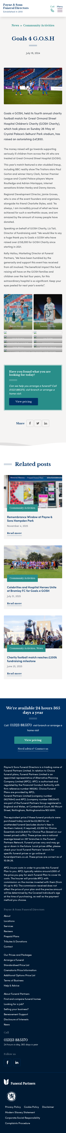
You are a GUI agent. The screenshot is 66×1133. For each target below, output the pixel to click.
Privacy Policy (13, 1107)
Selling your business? (16, 1009)
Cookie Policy (31, 1107)
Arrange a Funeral (14, 960)
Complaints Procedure (17, 1123)
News (7, 1024)
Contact (8, 946)
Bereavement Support (16, 1014)
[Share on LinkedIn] (45, 423)
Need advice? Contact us (33, 748)
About (7, 916)
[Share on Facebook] (29, 423)
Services (8, 926)
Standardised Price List (16, 965)
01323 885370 (16, 389)
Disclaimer (48, 1107)
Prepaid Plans (11, 936)
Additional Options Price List (19, 975)
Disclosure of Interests (16, 1019)
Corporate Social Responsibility (22, 1117)
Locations (9, 921)
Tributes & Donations (15, 941)
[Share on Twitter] (37, 423)
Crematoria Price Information (20, 970)
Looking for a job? (14, 1004)
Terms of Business (14, 980)
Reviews (8, 931)
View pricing (24, 401)
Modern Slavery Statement (20, 1112)
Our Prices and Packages (18, 955)
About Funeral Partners (16, 994)
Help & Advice (11, 985)
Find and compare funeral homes (22, 999)
